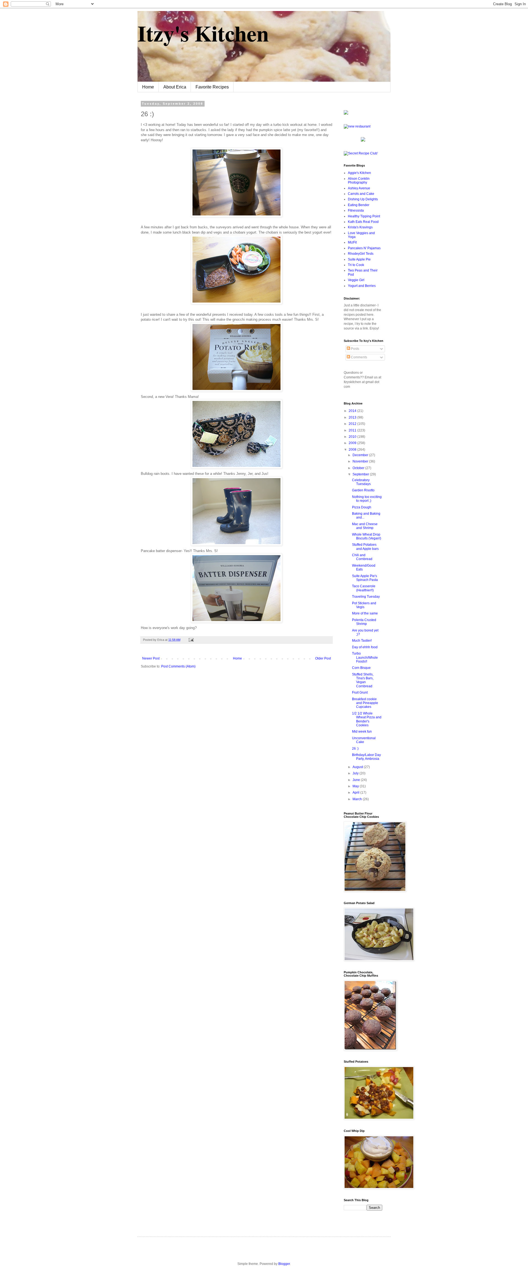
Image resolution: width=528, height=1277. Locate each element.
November (361, 461)
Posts (354, 349)
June (357, 780)
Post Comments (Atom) (178, 666)
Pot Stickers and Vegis (364, 605)
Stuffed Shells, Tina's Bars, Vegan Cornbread (362, 680)
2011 (353, 430)
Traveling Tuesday (366, 597)
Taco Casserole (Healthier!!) (363, 588)
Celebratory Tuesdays (361, 482)
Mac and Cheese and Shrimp (365, 526)
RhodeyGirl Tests (360, 254)
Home (148, 87)
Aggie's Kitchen (359, 173)
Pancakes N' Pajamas (364, 248)
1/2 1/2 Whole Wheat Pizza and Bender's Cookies (366, 719)
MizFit (352, 242)
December (361, 455)
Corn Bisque (361, 668)
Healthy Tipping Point (364, 216)
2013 (353, 417)
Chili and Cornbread (362, 557)
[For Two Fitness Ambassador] (346, 113)
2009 (353, 443)
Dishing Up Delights (363, 199)
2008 (353, 449)
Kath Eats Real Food (363, 222)
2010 (353, 437)
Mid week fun (362, 731)
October (359, 468)
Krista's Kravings (360, 227)
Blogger (284, 1264)
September (361, 474)
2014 (353, 411)
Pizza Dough (361, 507)
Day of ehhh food (365, 647)
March (358, 799)
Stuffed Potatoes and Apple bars (365, 546)
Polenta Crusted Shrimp (364, 622)
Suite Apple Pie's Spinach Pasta (365, 578)
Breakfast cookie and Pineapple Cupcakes (365, 703)
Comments (358, 357)
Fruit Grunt (360, 692)
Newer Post (151, 658)
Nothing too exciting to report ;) (367, 499)
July (356, 773)
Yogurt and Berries (362, 286)
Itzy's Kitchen (203, 33)
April (356, 792)
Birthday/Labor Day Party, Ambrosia (366, 757)
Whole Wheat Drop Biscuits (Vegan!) (366, 536)
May (356, 786)
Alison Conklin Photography (359, 180)
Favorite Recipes (212, 87)
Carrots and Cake (361, 194)
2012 (353, 424)
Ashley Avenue (359, 188)
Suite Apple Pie (359, 259)
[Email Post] (190, 639)
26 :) (355, 748)
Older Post (323, 658)
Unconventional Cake (364, 740)
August (358, 767)
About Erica (174, 87)
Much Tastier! (362, 640)
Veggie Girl (356, 280)
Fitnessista (356, 210)
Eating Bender (358, 205)
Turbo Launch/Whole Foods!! (365, 657)
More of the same (365, 613)
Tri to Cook (356, 265)
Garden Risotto (363, 490)
